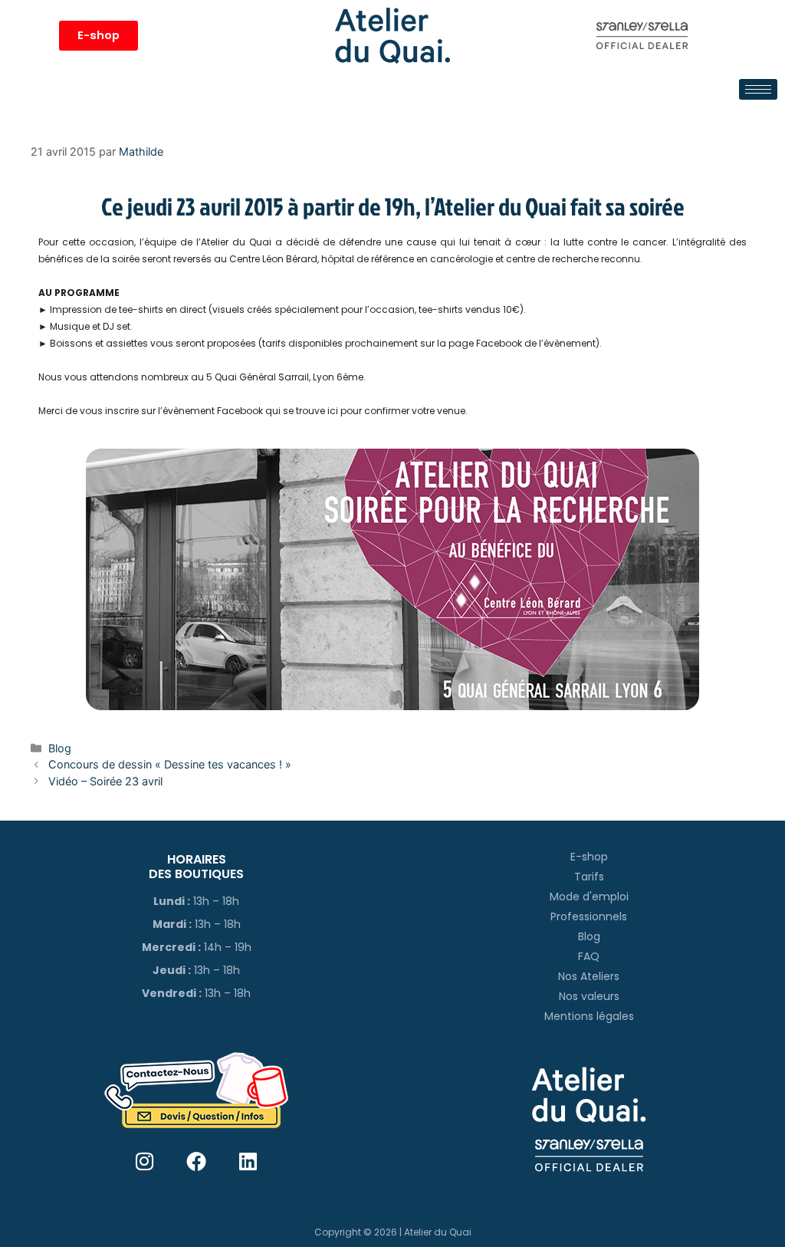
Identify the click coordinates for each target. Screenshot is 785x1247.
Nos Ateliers (588, 976)
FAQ (588, 956)
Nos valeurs (589, 996)
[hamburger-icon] (758, 89)
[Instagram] (144, 1161)
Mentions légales (589, 1016)
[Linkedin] (248, 1161)
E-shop (589, 856)
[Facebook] (197, 1161)
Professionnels (588, 916)
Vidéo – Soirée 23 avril (105, 781)
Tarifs (589, 876)
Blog (59, 748)
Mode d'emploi (589, 896)
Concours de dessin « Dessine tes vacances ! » (169, 764)
